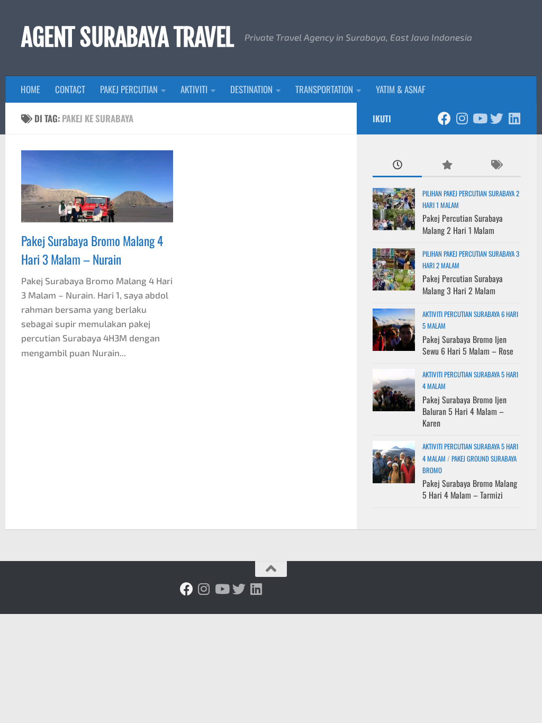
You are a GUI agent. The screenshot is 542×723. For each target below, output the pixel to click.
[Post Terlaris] (446, 165)
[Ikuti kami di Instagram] (461, 118)
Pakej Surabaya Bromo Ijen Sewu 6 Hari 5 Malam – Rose (467, 345)
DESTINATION (251, 89)
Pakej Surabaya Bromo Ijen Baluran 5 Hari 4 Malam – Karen (464, 411)
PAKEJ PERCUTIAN (129, 89)
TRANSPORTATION (324, 89)
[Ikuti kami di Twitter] (496, 118)
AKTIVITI (193, 89)
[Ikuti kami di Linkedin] (514, 118)
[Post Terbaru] (397, 165)
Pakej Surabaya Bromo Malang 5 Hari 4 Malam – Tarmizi (469, 489)
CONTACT (70, 89)
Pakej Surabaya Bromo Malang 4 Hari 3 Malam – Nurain (92, 249)
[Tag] (496, 165)
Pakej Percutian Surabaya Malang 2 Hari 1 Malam (462, 224)
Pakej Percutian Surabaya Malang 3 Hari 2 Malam (462, 284)
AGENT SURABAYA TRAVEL (127, 37)
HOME (30, 89)
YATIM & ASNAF (401, 89)
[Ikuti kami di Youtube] (479, 118)
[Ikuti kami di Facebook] (444, 118)
